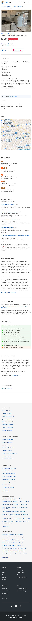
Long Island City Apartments (9, 482)
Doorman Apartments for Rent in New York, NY (13, 537)
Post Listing (22, 2)
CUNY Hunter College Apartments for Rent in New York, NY (16, 518)
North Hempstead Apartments (9, 453)
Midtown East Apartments (8, 479)
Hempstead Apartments (8, 447)
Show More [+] (5, 491)
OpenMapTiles (20, 149)
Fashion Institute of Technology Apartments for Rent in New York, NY (15, 508)
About (3, 570)
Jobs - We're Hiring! (21, 591)
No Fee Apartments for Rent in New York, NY (12, 545)
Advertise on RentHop (22, 588)
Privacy (4, 577)
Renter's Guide (20, 572)
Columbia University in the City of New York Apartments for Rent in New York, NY (15, 515)
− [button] (3, 124)
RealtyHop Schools (5, 246)
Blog (18, 574)
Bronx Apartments (6, 456)
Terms (3, 574)
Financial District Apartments (9, 468)
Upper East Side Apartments (8, 473)
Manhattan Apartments (7, 439)
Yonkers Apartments (7, 413)
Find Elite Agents (21, 570)
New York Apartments (7, 410)
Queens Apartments (7, 445)
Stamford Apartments (7, 427)
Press (3, 572)
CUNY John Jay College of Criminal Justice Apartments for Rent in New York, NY (15, 522)
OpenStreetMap (27, 149)
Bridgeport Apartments (7, 421)
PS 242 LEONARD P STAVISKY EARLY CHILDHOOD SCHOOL (15, 235)
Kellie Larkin (8, 45)
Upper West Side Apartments (9, 476)
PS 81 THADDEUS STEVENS (7, 204)
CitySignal (4, 598)
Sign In (29, 2)
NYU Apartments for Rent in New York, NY (12, 499)
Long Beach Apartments (8, 416)
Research (4, 588)
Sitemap (4, 596)
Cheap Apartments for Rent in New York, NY (12, 534)
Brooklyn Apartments (7, 442)
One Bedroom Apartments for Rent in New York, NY (14, 548)
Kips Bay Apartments (7, 484)
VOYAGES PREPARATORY (7, 227)
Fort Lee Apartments (7, 430)
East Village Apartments (7, 471)
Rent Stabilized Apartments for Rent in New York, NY (14, 554)
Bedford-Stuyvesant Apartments (8, 292)
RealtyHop (4, 579)
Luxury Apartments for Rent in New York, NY (12, 542)
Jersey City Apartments (7, 419)
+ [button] (3, 121)
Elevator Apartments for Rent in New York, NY (13, 540)
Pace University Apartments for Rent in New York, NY (14, 504)
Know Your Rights (13, 96)
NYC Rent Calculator (21, 577)
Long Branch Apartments (8, 424)
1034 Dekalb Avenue (8, 34)
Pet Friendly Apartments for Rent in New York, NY (13, 551)
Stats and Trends (6, 591)
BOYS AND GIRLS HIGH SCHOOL (8, 220)
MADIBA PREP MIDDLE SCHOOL (8, 212)
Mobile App (5, 593)
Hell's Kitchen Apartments (8, 487)
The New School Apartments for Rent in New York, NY (14, 511)
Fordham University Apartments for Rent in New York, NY (15, 501)
